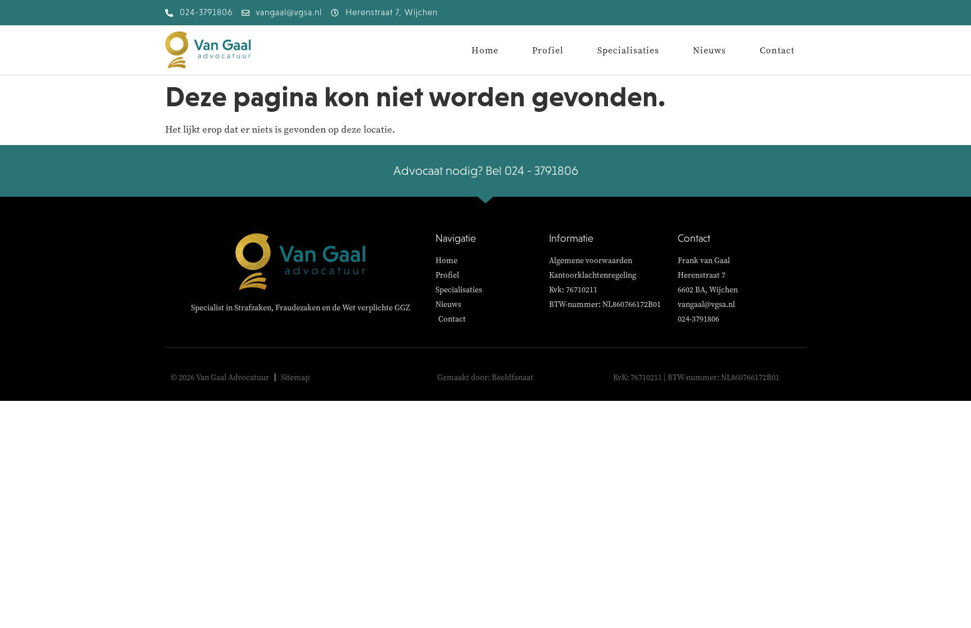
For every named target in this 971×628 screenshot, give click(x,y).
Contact (777, 50)
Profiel (548, 50)
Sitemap (295, 377)
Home (484, 50)
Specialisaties (628, 50)
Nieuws (709, 50)
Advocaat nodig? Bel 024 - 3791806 (485, 171)
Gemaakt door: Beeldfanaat (485, 377)
